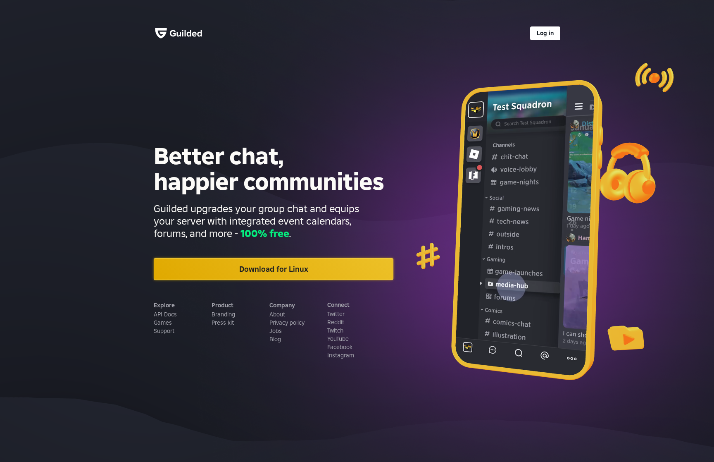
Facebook (339, 347)
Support (164, 331)
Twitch (335, 330)
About (277, 314)
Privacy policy (287, 322)
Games (163, 322)
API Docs (165, 314)
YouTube (338, 338)
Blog (275, 339)
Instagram (340, 355)
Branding (223, 314)
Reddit (335, 322)
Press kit (223, 322)
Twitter (336, 314)
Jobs (275, 331)
